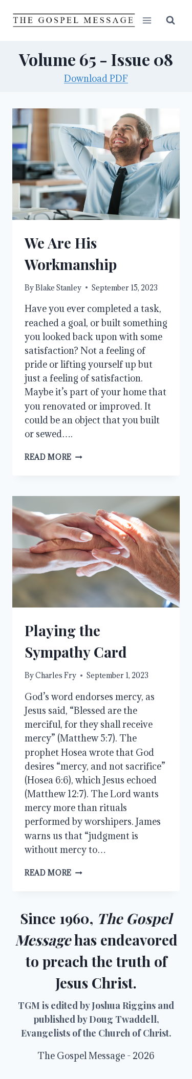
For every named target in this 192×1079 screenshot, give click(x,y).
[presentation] (96, 164)
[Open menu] (146, 20)
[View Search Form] (170, 20)
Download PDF (96, 78)
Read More (53, 457)
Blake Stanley (58, 288)
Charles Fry (55, 675)
